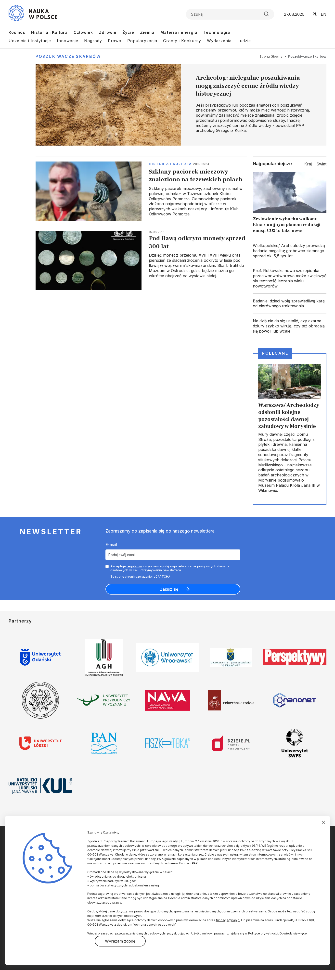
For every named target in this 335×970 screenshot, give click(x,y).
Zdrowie (107, 32)
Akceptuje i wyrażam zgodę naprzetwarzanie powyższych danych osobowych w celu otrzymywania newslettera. (169, 568)
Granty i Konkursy (182, 40)
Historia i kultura (170, 164)
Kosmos (17, 32)
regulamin (134, 566)
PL (314, 14)
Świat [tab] (321, 164)
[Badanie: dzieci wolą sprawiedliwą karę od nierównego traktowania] (289, 304)
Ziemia (147, 32)
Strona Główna (271, 56)
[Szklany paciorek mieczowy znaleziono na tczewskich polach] (141, 191)
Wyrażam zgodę (120, 941)
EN (323, 14)
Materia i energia (178, 32)
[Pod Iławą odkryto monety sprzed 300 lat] (141, 260)
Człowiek (83, 32)
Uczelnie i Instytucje (30, 40)
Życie (128, 32)
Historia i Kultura (49, 32)
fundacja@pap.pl (228, 920)
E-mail (111, 544)
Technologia (216, 32)
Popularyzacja (142, 40)
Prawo (114, 40)
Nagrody (93, 40)
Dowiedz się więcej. (294, 933)
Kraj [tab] (308, 164)
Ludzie (244, 40)
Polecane (275, 353)
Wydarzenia (219, 40)
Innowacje (67, 40)
